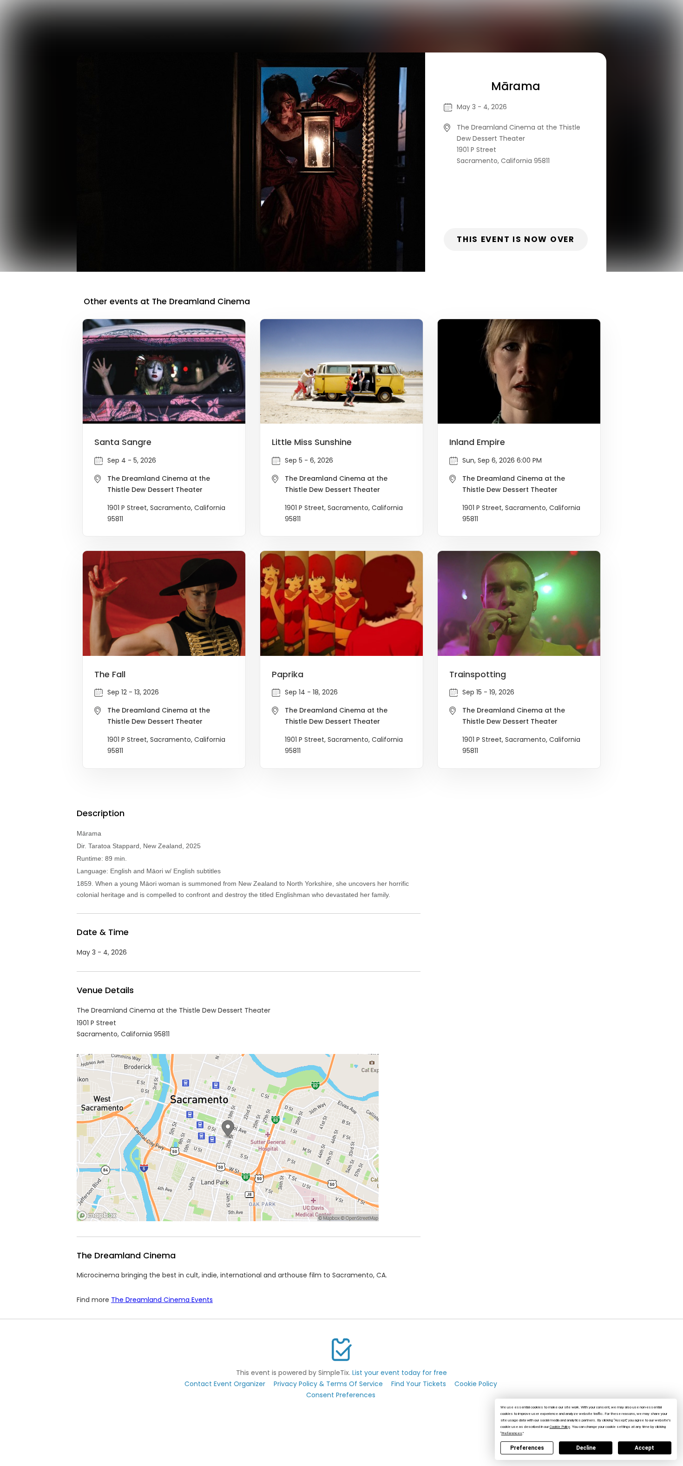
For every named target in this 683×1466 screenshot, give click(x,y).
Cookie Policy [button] (560, 1427)
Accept (644, 1448)
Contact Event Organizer (224, 1383)
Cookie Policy (475, 1383)
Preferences (527, 1448)
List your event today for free (399, 1372)
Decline (586, 1448)
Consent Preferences (340, 1395)
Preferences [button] (511, 1433)
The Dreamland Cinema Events (162, 1299)
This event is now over (515, 239)
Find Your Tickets (418, 1383)
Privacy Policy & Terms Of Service (328, 1383)
